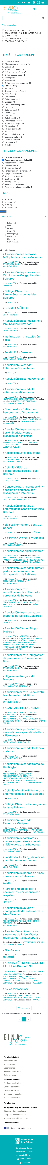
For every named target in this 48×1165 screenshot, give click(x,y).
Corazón (7, 285)
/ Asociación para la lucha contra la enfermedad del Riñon (24, 693)
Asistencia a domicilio (14, 442)
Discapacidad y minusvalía (16, 359)
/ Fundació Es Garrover (17, 352)
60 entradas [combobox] (25, 1008)
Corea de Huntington (24, 780)
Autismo (36, 562)
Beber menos (9, 1068)
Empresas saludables (13, 1094)
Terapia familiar (26, 830)
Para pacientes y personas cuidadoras (20, 1107)
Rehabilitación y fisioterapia (17, 602)
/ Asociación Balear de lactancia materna (23, 749)
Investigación (10, 399)
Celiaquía (37, 983)
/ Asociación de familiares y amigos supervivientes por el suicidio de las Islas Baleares (21, 841)
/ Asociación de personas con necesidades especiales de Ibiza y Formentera (23, 732)
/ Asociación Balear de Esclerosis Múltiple (17, 821)
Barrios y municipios (12, 1083)
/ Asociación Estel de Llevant (21, 452)
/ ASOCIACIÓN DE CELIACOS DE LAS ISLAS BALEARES (23, 964)
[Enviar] (43, 18)
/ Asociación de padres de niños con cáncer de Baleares (23, 874)
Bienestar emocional (12, 1071)
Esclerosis (37, 832)
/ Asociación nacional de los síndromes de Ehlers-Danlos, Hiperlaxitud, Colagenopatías (21, 934)
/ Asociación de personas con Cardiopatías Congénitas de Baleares (22, 275)
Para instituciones (11, 1123)
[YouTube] (43, 2)
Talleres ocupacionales (15, 645)
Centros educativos (12, 1087)
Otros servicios (11, 264)
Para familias (9, 1103)
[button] (24, 25)
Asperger (26, 562)
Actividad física (10, 1061)
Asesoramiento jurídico (15, 419)
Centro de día (10, 830)
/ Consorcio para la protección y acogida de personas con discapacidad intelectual (23, 490)
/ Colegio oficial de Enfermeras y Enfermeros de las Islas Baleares (23, 792)
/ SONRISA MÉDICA (15, 308)
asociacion (10, 971)
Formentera (9, 714)
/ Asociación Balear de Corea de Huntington (23, 765)
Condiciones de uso (24, 1148)
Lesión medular (11, 447)
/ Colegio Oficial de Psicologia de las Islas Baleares (24, 806)
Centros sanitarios (11, 1090)
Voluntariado (10, 266)
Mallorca (13, 283)
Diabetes (7, 622)
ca (23, 2)
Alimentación (9, 1064)
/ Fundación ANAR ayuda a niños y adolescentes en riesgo (23, 858)
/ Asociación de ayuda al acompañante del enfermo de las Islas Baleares (24, 911)
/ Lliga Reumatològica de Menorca (18, 678)
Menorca (12, 262)
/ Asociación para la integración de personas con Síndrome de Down (23, 658)
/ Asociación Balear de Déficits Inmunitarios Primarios (22, 322)
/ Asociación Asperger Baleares (23, 551)
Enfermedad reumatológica (17, 686)
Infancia (7, 902)
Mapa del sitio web (24, 1155)
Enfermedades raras (13, 403)
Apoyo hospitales (21, 981)
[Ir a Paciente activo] (12, 10)
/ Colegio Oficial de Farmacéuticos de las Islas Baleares (20, 294)
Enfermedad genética (24, 401)
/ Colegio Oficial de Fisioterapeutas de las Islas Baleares (20, 471)
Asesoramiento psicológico (17, 558)
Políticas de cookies (24, 1151)
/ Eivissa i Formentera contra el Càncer (22, 526)
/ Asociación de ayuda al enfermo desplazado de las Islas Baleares (23, 509)
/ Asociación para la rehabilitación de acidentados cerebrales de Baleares (22, 592)
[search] (34, 9)
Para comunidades (12, 1079)
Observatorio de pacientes (15, 1111)
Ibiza (10, 532)
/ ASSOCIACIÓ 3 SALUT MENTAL (24, 538)
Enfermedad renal (12, 702)
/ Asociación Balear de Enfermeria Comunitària (18, 366)
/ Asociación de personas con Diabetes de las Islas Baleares (22, 614)
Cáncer (36, 532)
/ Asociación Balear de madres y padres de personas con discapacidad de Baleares (23, 571)
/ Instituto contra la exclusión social (21, 338)
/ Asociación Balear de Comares (23, 378)
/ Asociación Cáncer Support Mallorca (21, 630)
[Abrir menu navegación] (40, 9)
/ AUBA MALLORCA (15, 988)
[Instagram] (38, 2)
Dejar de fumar (10, 1075)
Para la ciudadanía (11, 1057)
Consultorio (35, 419)
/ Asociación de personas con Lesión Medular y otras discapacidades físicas (22, 433)
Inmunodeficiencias (13, 331)
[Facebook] (34, 2)
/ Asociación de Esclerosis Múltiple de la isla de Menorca (22, 255)
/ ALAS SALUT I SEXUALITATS (22, 707)
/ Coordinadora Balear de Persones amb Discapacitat (20, 411)
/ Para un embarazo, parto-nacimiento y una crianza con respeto (21, 892)
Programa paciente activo (15, 1114)
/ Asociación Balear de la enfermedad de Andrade (18, 390)
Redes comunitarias (12, 1097)
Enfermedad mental (13, 461)
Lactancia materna (12, 758)
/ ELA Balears (11, 950)
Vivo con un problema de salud (17, 1118)
